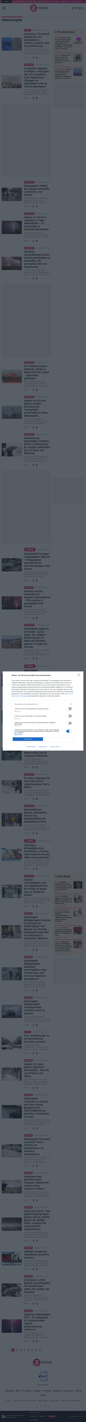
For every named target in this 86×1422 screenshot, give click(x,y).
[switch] (69, 708)
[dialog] (43, 711)
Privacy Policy (54, 746)
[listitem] (43, 704)
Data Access (43, 746)
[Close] (79, 676)
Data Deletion (31, 746)
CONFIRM (28, 739)
